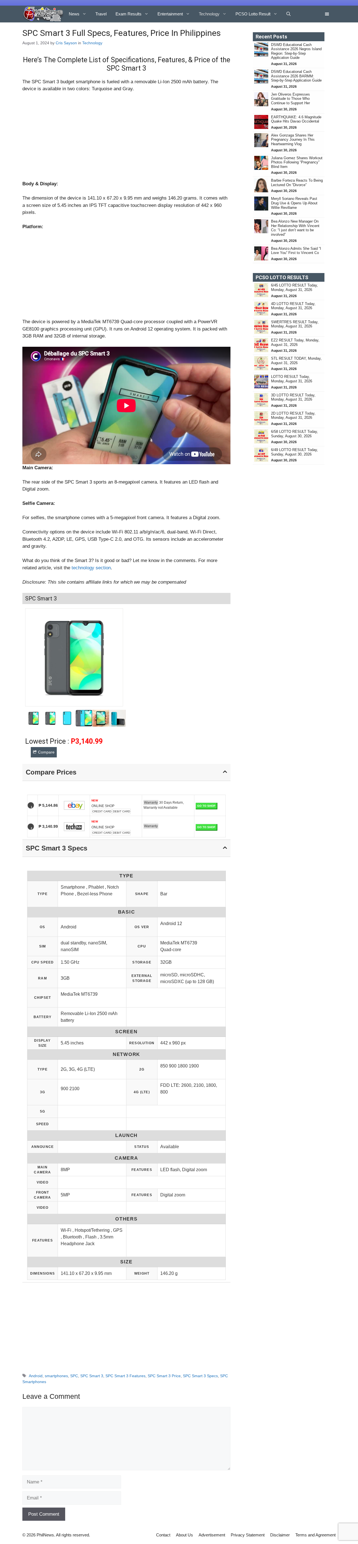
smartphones (56, 1376)
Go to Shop (206, 805)
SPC (74, 1376)
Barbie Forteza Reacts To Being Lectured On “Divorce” (297, 182)
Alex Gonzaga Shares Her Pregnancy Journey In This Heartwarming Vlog (293, 139)
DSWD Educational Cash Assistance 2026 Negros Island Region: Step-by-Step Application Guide (296, 51)
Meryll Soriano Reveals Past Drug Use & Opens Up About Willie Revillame (294, 203)
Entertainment (170, 13)
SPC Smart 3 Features (125, 1376)
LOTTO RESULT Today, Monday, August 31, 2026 (291, 379)
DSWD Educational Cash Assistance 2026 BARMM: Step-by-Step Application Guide (296, 76)
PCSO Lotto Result (252, 13)
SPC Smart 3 (91, 1376)
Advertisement (212, 1535)
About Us (184, 1535)
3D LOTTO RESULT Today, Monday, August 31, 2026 (293, 397)
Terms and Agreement (315, 1535)
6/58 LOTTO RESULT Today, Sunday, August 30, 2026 (294, 433)
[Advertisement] (126, 139)
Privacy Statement (248, 1535)
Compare (46, 752)
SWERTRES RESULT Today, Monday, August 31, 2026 (295, 324)
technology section (91, 567)
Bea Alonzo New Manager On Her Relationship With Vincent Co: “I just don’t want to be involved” (295, 228)
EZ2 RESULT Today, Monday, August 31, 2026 (295, 342)
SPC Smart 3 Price (164, 1376)
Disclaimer (280, 1535)
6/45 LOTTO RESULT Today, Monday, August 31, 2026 (294, 287)
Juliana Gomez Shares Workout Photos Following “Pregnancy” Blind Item (296, 162)
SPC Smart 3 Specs (200, 1376)
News (74, 13)
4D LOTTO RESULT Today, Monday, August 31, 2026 (293, 306)
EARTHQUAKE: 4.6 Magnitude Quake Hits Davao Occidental (296, 119)
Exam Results (129, 13)
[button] (288, 14)
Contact (163, 1535)
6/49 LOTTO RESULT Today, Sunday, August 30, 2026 (294, 452)
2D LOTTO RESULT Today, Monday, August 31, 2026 (293, 415)
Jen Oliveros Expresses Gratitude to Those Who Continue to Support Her (290, 98)
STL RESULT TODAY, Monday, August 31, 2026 (296, 360)
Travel (101, 13)
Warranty (151, 803)
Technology (209, 13)
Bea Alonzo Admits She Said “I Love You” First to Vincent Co (296, 250)
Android (36, 1376)
